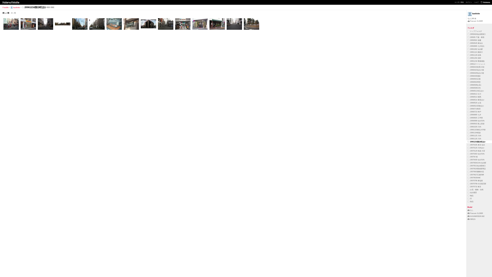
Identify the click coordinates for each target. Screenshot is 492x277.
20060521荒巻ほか (477, 106)
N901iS (472, 219)
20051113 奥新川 (476, 52)
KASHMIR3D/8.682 (477, 216)
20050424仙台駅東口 (478, 34)
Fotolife (6, 7)
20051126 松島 (475, 55)
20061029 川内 (475, 127)
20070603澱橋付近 (477, 172)
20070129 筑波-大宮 (477, 151)
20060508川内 (475, 88)
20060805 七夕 (475, 115)
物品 (471, 196)
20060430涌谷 (475, 76)
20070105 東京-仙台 (477, 145)
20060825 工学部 (476, 118)
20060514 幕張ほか (477, 100)
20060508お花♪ (475, 85)
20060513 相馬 (475, 97)
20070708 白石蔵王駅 (478, 184)
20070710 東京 (475, 187)
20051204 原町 (475, 58)
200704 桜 (474, 157)
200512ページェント (477, 64)
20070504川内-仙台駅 (478, 163)
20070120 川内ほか (477, 148)
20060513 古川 (475, 94)
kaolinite (16, 7)
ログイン (469, 2)
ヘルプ (476, 2)
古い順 (13, 13)
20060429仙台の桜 (477, 73)
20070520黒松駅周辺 (478, 169)
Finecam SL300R (476, 21)
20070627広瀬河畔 (477, 175)
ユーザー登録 (459, 2)
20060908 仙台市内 (477, 121)
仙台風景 (473, 193)
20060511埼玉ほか (477, 91)
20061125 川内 (475, 136)
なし (471, 210)
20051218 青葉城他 (477, 61)
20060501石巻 (475, 79)
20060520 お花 (475, 103)
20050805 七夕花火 (477, 46)
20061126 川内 (475, 139)
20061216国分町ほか (478, 142)
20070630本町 (475, 178)
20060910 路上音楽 (477, 124)
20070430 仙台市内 (477, 160)
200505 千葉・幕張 (477, 37)
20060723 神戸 (475, 112)
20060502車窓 (475, 82)
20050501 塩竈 (475, 40)
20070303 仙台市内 (477, 154)
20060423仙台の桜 (477, 70)
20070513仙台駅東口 (478, 166)
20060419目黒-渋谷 (477, 67)
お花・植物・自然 (476, 190)
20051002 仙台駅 (476, 49)
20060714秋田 (475, 109)
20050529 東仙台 (476, 43)
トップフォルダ (476, 31)
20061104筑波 (475, 133)
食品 (471, 201)
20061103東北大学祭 (478, 130)
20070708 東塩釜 (476, 181)
